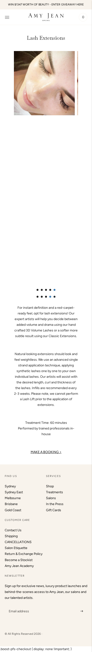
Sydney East (14, 492)
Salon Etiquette (16, 548)
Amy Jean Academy (19, 566)
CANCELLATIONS (18, 542)
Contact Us (13, 530)
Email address (18, 605)
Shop (50, 486)
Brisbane (11, 504)
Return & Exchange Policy (23, 554)
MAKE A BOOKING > (46, 452)
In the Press (54, 504)
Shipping (11, 536)
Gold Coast (13, 510)
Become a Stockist (19, 560)
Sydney (10, 486)
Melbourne (13, 498)
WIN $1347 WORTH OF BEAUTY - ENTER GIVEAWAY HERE (46, 4)
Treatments (54, 492)
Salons (51, 498)
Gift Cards (53, 510)
